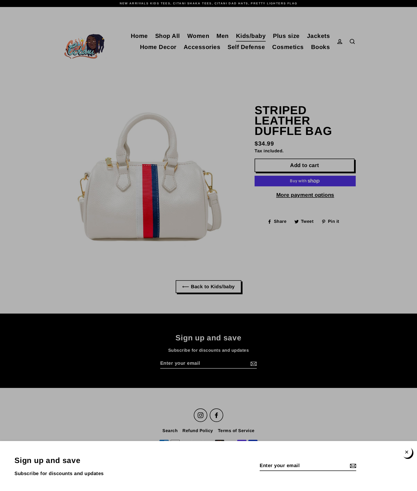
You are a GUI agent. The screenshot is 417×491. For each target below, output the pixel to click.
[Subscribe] (352, 465)
